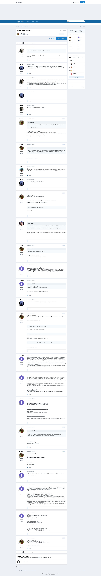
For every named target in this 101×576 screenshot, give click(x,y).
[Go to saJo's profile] (21, 170)
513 (22, 56)
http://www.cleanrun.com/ (31, 490)
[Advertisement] (50, 12)
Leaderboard (28, 21)
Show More (76, 77)
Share (56, 34)
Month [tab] (74, 57)
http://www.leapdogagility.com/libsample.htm (34, 522)
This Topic (79, 21)
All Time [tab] (83, 57)
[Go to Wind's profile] (21, 223)
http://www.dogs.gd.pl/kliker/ (32, 390)
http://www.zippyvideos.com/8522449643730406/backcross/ (37, 403)
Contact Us (54, 573)
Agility (28, 34)
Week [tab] (70, 57)
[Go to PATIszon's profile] (18, 34)
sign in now (40, 557)
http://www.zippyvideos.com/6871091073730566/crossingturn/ (37, 409)
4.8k (22, 175)
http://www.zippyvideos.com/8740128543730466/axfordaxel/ (37, 407)
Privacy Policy (48, 573)
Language (43, 573)
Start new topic (51, 38)
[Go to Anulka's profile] (21, 50)
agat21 (74, 63)
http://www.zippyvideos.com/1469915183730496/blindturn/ (37, 412)
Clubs (33, 21)
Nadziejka (74, 66)
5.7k (22, 229)
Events (37, 21)
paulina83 (74, 70)
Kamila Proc (75, 73)
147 (22, 73)
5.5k (22, 127)
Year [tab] (78, 57)
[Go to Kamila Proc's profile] (71, 74)
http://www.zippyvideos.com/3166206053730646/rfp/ (36, 416)
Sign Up (82, 2)
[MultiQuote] (27, 60)
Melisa (21, 64)
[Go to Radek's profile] (71, 60)
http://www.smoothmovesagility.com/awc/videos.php (36, 517)
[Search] (84, 21)
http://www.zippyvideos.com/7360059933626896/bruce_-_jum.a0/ (38, 530)
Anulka (21, 47)
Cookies (58, 573)
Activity (22, 21)
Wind (21, 220)
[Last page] (29, 43)
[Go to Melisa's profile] (21, 68)
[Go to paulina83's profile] (71, 70)
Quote (30, 60)
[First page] (17, 43)
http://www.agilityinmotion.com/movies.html (34, 518)
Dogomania (19, 2)
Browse (18, 21)
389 (22, 274)
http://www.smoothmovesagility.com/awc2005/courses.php (37, 515)
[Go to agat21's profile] (71, 64)
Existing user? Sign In (75, 2)
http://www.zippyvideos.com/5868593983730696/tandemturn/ (37, 404)
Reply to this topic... (26, 561)
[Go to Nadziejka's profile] (71, 67)
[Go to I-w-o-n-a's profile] (21, 268)
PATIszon (23, 33)
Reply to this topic (61, 38)
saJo (21, 166)
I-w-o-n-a (21, 265)
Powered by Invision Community (50, 574)
